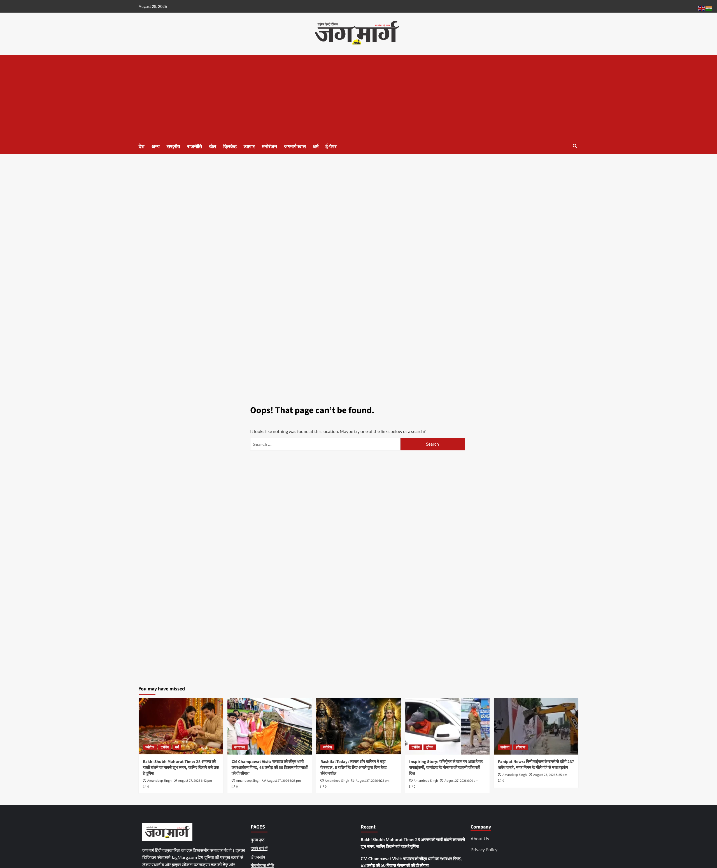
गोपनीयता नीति (262, 865)
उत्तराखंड (239, 747)
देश (142, 146)
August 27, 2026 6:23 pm (373, 780)
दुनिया (429, 747)
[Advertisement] (358, 97)
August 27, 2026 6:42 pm (195, 780)
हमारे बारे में (259, 848)
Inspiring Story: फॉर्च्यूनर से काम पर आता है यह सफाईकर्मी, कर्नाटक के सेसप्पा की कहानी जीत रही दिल (446, 767)
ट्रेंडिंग (165, 747)
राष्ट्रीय (173, 146)
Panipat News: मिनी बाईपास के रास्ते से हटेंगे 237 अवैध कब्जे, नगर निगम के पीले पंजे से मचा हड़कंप (536, 765)
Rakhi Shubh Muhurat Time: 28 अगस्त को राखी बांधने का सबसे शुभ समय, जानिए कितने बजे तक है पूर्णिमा (181, 767)
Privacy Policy (484, 849)
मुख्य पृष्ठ (258, 839)
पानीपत (504, 747)
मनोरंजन (269, 146)
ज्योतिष (149, 747)
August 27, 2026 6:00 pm (461, 780)
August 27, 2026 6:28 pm (284, 780)
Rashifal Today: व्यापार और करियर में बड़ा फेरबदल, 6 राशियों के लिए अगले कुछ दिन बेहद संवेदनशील (353, 767)
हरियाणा (520, 747)
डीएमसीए (258, 857)
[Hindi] (709, 7)
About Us (480, 838)
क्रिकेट (230, 146)
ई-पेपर (331, 146)
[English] (702, 7)
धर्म (315, 146)
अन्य (156, 146)
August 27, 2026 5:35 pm (550, 774)
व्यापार (249, 146)
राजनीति (194, 146)
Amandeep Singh (159, 780)
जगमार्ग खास (295, 146)
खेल (212, 146)
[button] (574, 146)
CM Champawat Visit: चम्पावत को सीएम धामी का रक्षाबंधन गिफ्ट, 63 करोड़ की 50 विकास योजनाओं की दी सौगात (270, 767)
